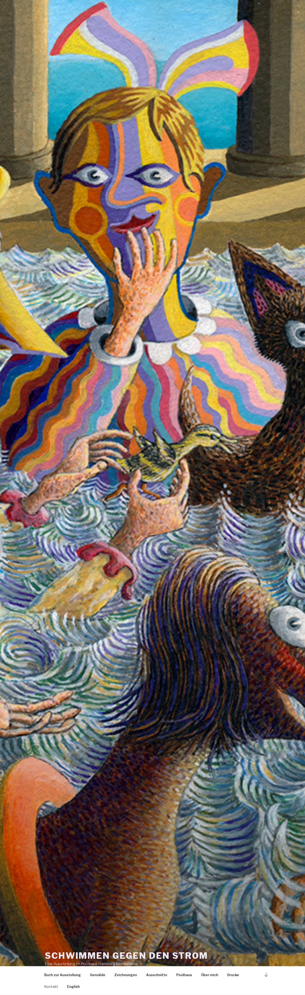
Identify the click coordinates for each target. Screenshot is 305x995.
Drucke (233, 975)
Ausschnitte (156, 975)
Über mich (209, 975)
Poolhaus (184, 975)
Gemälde (97, 975)
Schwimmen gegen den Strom (126, 955)
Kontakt (51, 987)
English (73, 987)
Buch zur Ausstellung (62, 975)
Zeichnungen (125, 975)
